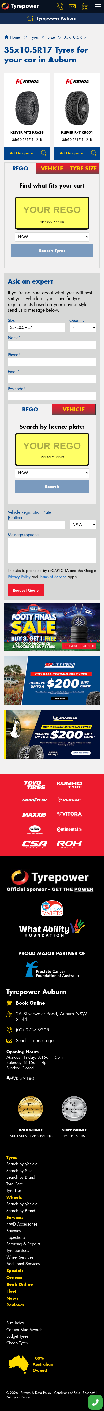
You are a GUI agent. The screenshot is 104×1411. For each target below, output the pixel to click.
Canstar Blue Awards (24, 1329)
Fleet (11, 1291)
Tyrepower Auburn (56, 18)
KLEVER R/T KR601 (77, 132)
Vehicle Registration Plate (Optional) (29, 515)
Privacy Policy (19, 576)
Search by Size (19, 1170)
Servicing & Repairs (23, 1244)
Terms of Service (52, 576)
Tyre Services (17, 1250)
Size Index (15, 1323)
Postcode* (16, 389)
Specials (14, 1270)
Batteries (13, 1230)
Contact (14, 1277)
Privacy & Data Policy (36, 1393)
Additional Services (23, 1263)
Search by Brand (20, 1177)
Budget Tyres (17, 1336)
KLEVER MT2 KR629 (27, 132)
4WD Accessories (21, 1224)
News (12, 1298)
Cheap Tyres (17, 1343)
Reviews (15, 1305)
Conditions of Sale (67, 1393)
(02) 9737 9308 (32, 1030)
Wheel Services (19, 1257)
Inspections (15, 1237)
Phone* (14, 354)
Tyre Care (14, 1184)
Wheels (14, 1197)
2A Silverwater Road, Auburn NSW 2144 (51, 1017)
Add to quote (21, 153)
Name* (14, 337)
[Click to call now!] (60, 6)
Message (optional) (24, 534)
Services (14, 1217)
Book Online (19, 1284)
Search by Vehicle (21, 1164)
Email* (14, 372)
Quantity (76, 320)
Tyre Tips (13, 1190)
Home (14, 37)
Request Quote (26, 590)
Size (11, 320)
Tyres (11, 1157)
